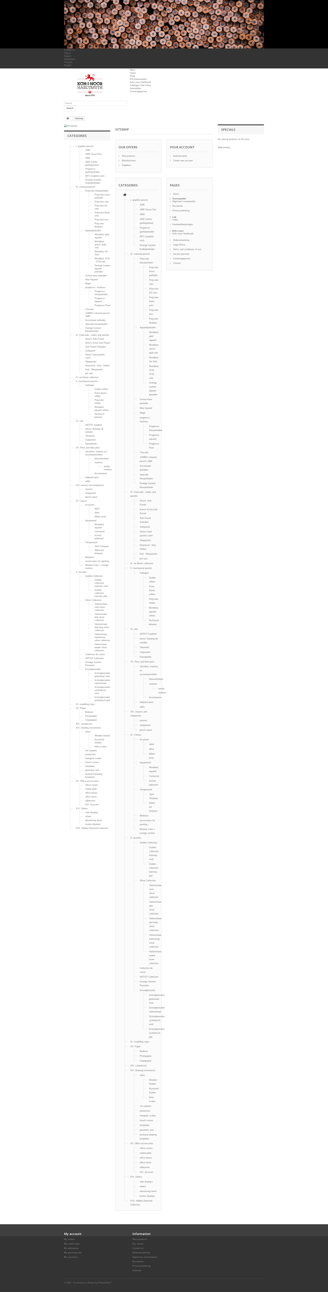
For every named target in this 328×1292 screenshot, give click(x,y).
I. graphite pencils (84, 146)
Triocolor (89, 309)
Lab (174, 217)
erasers (89, 489)
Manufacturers (128, 160)
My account (72, 1234)
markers (99, 462)
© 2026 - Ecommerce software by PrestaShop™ (88, 1282)
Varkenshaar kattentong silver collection (102, 637)
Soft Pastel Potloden (95, 346)
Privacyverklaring (180, 210)
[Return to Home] (67, 118)
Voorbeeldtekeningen (182, 224)
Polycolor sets (102, 201)
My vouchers (71, 1257)
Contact (176, 263)
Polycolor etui (101, 219)
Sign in (67, 53)
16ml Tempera (102, 546)
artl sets (89, 373)
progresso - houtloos (95, 287)
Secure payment (180, 254)
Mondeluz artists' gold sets (100, 244)
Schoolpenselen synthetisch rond (102, 690)
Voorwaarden (179, 198)
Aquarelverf (91, 520)
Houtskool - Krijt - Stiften (97, 365)
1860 (87, 158)
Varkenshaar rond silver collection (101, 607)
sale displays (91, 812)
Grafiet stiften (101, 389)
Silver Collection (93, 600)
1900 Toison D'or (93, 154)
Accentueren (100, 473)
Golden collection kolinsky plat (100, 593)
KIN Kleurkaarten (138, 79)
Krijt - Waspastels (94, 369)
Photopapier (91, 716)
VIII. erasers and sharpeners (90, 485)
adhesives (90, 800)
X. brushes (81, 572)
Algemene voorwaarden (183, 201)
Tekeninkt (90, 436)
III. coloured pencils (85, 187)
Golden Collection (94, 576)
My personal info (73, 1252)
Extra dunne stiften (152, 590)
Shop (132, 76)
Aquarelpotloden (93, 230)
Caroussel (100, 531)
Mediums (89, 557)
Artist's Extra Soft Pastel (97, 343)
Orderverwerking (180, 240)
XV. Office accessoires (87, 781)
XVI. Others (82, 808)
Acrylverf (89, 505)
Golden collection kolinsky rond (101, 583)
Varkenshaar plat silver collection (101, 617)
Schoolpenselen (93, 669)
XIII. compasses (84, 724)
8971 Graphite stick (95, 176)
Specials (228, 130)
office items (91, 796)
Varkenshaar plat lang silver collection (102, 627)
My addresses (71, 1248)
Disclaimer (177, 206)
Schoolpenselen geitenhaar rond (157, 999)
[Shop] (124, 195)
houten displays (93, 824)
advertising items (93, 820)
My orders (69, 1239)
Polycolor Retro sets (153, 301)
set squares (91, 750)
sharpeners (90, 493)
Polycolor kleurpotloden (96, 190)
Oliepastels (90, 361)
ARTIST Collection (94, 658)
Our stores (138, 1243)
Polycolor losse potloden (153, 271)
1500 (87, 150)
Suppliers (126, 165)
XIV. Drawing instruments (88, 727)
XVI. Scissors (92, 804)
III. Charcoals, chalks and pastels (92, 335)
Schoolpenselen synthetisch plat (157, 1033)
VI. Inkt (79, 421)
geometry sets (92, 770)
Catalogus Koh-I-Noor (140, 85)
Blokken (89, 712)
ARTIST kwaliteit (93, 425)
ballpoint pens (92, 477)
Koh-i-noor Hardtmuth (140, 82)
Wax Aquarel (91, 279)
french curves (92, 762)
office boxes (91, 793)
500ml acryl (100, 516)
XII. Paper (81, 708)
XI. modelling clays (85, 704)
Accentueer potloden (95, 320)
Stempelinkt (91, 443)
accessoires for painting (97, 561)
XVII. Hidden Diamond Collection (92, 828)
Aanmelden (135, 88)
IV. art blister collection (87, 377)
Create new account (182, 160)
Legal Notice (178, 244)
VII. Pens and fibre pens (88, 447)
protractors (90, 754)
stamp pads (91, 789)
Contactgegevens (138, 91)
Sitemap (136, 1270)
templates (90, 766)
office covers (91, 785)
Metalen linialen (102, 735)
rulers (88, 731)
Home (133, 73)
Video (175, 219)
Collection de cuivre (95, 654)
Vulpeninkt (90, 440)
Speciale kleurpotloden (96, 324)
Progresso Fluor (102, 305)
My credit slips (72, 1243)
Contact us (69, 50)
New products (128, 156)
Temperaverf (91, 542)
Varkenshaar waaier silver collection (100, 647)
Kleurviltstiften (102, 458)
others (88, 816)
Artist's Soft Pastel (94, 339)
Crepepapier (91, 720)
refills (87, 481)
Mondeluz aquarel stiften (154, 611)
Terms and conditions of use (186, 249)
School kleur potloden (96, 275)
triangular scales (93, 758)
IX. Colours (81, 501)
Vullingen (89, 385)
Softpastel (90, 350)
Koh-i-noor (178, 231)
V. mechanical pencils (87, 381)
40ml (97, 508)
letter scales (100, 746)
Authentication (179, 156)
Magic (88, 283)
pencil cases (91, 497)
